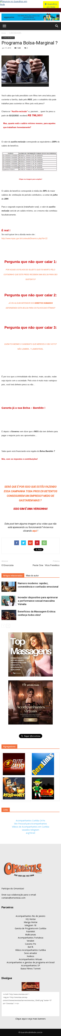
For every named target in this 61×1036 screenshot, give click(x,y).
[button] (57, 26)
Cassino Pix (30, 943)
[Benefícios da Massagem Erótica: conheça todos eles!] (8, 615)
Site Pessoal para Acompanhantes (30, 823)
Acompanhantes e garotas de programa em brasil (30, 962)
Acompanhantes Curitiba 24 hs (30, 820)
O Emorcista (7, 565)
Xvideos (30, 956)
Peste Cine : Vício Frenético (46, 565)
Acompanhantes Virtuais (30, 959)
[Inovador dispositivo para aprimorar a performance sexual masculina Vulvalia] (8, 601)
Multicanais (30, 934)
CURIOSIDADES (15, 33)
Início (3, 33)
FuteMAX (30, 931)
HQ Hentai (31, 919)
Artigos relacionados (13, 575)
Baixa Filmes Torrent (31, 968)
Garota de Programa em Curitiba (30, 928)
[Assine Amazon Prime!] (30, 17)
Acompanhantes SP (30, 965)
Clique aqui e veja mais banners (30, 1018)
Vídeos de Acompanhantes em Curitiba (30, 826)
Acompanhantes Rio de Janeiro (30, 916)
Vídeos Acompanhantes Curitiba (30, 950)
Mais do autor (32, 575)
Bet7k (30, 947)
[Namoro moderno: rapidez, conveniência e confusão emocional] (8, 587)
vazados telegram (30, 829)
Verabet (30, 940)
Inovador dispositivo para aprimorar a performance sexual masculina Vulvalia (38, 601)
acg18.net (30, 832)
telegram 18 (30, 925)
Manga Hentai (30, 922)
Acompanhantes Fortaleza (30, 937)
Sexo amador (30, 953)
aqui (34, 530)
